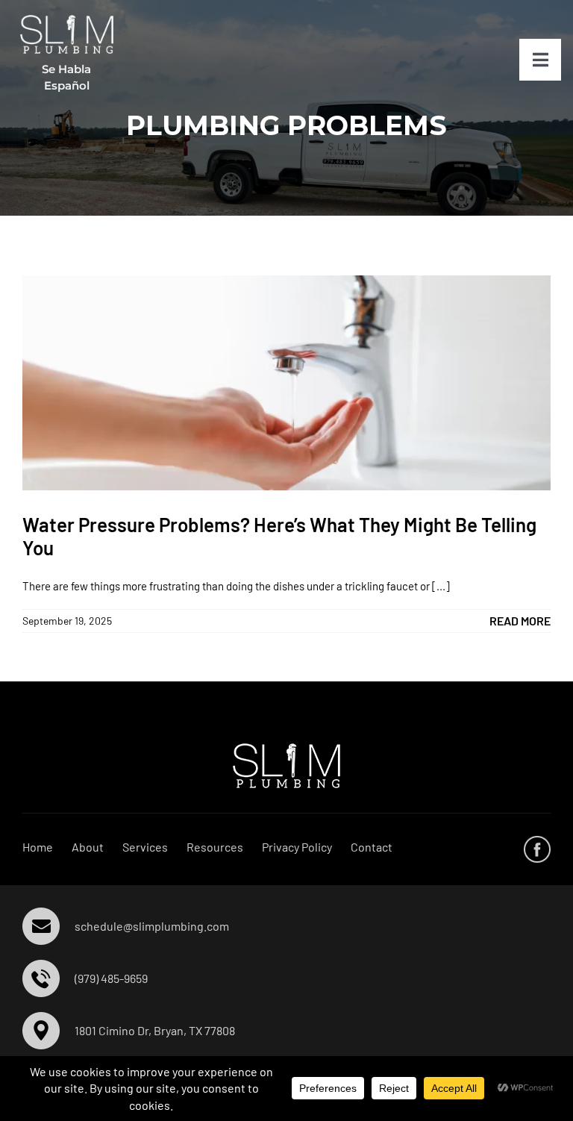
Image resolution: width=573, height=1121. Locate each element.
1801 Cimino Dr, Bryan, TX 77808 (155, 1030)
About (88, 847)
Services (145, 847)
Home (37, 847)
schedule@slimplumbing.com (152, 926)
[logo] (66, 20)
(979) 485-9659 (111, 978)
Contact (371, 847)
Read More (520, 620)
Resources (215, 847)
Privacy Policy (297, 847)
